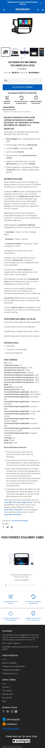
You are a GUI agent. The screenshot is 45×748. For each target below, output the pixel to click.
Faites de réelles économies (17, 112)
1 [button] (21, 58)
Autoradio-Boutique (15, 747)
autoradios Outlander (13, 509)
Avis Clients (7, 690)
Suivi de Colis (7, 694)
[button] (6, 585)
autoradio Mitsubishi (12, 514)
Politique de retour (10, 673)
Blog (4, 701)
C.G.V (4, 659)
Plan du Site (7, 697)
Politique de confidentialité (13, 666)
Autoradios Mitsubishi (20, 521)
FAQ (4, 683)
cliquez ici (16, 643)
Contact (5, 687)
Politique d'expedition (11, 670)
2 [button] (24, 58)
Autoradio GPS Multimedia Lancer (18, 502)
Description (9, 107)
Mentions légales (9, 663)
